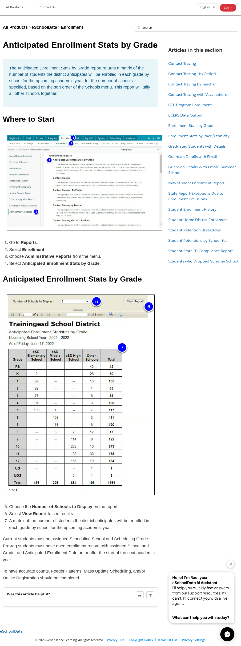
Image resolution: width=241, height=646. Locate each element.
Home (14, 8)
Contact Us (48, 7)
